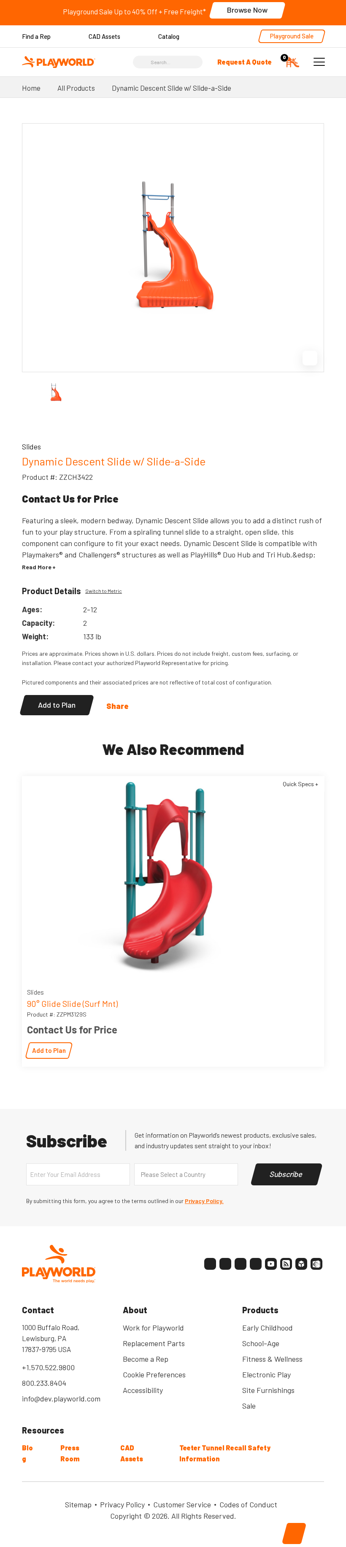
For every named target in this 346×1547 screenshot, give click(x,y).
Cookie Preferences (154, 1374)
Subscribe (286, 1174)
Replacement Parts (154, 1343)
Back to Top (294, 1533)
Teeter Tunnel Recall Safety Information (224, 1453)
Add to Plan (57, 704)
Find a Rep (36, 36)
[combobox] (186, 1174)
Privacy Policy (122, 1504)
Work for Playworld (153, 1327)
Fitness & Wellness (272, 1358)
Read (36, 567)
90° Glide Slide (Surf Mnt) (72, 1003)
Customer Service (182, 1504)
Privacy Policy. (204, 1200)
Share (117, 706)
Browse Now (247, 9)
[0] (293, 61)
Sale (249, 1405)
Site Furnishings (268, 1390)
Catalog (168, 36)
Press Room (69, 1453)
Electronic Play (266, 1374)
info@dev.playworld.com (61, 1398)
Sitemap (78, 1504)
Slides (35, 992)
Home (31, 88)
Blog (27, 1453)
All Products (76, 88)
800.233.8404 (44, 1382)
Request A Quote (244, 62)
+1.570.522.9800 (48, 1367)
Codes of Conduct (248, 1504)
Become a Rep (145, 1358)
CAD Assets (104, 36)
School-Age (260, 1343)
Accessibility (143, 1390)
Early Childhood (267, 1327)
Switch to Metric (103, 591)
